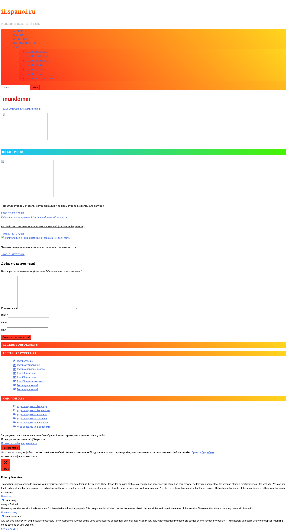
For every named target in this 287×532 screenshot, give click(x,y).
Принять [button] (196, 452)
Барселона (20, 39)
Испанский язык (24, 43)
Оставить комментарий (27, 108)
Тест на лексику (34, 69)
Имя (4, 315)
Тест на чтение (34, 65)
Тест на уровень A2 (36, 56)
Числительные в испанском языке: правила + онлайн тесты (38, 247)
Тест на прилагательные (39, 78)
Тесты (17, 47)
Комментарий (9, 308)
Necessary (10, 500)
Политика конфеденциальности (19, 443)
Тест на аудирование (37, 60)
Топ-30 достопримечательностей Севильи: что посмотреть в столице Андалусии (52, 205)
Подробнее (207, 452)
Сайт (3, 329)
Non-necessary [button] (9, 512)
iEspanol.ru (18, 11)
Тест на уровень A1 (36, 51)
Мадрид (18, 35)
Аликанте (19, 31)
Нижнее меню (10, 447)
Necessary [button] (7, 496)
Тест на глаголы (34, 74)
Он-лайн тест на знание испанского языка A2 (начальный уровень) (42, 226)
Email (5, 322)
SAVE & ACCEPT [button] (9, 528)
